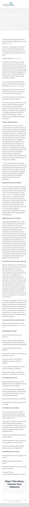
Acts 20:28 (9, 43)
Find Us (6, 26)
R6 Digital (17, 501)
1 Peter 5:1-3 (18, 58)
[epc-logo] (8, 2)
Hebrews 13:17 (17, 86)
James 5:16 (9, 194)
